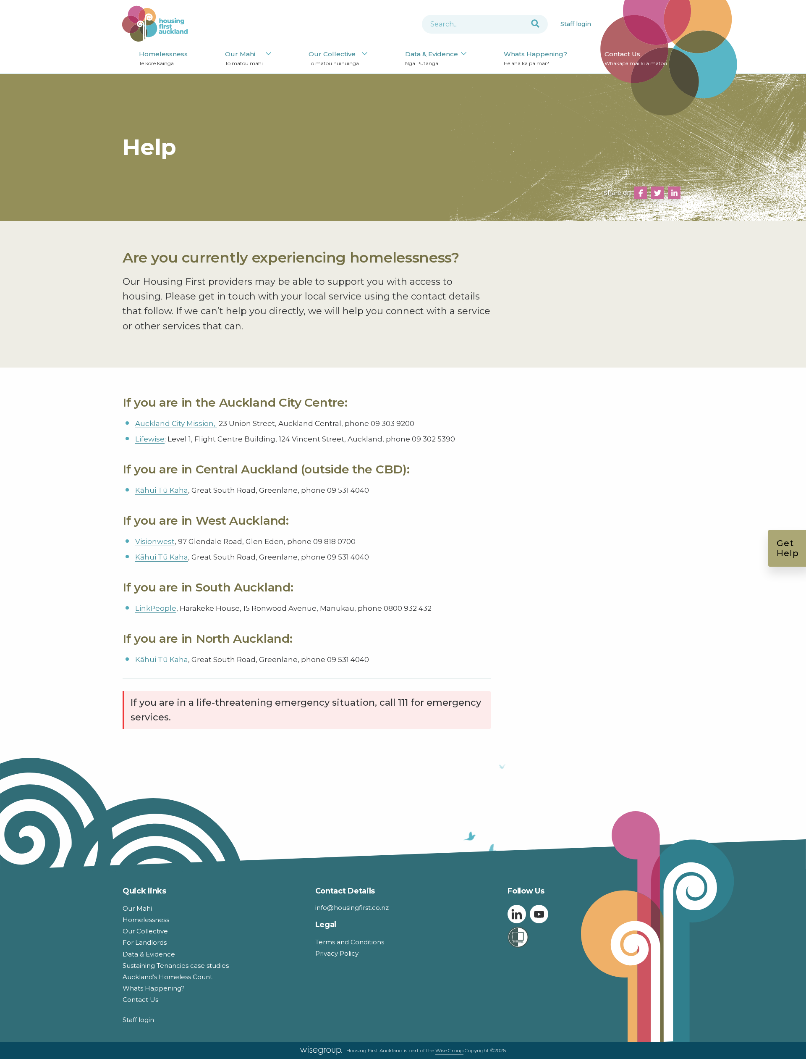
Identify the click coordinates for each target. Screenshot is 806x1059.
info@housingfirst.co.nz (352, 908)
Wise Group (449, 1050)
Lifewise (150, 439)
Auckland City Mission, (176, 423)
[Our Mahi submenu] (268, 54)
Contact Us (635, 58)
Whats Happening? (535, 58)
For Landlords (145, 942)
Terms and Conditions (349, 942)
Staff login (575, 24)
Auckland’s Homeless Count (167, 977)
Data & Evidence (431, 58)
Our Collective (334, 58)
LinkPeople (155, 608)
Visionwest (155, 541)
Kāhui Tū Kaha (161, 490)
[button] (640, 193)
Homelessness (163, 58)
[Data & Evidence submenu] (464, 54)
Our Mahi (244, 58)
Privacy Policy (337, 953)
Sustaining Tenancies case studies (176, 966)
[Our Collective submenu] (364, 54)
